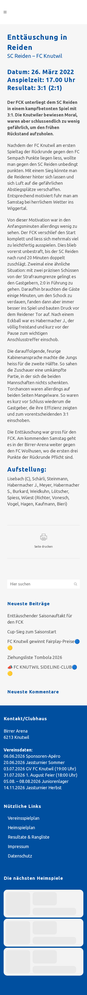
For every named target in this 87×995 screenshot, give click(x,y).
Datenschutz (20, 855)
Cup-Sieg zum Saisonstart (31, 631)
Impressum (18, 846)
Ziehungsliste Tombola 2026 (34, 657)
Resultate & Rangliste (29, 836)
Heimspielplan (21, 827)
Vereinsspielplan (23, 818)
